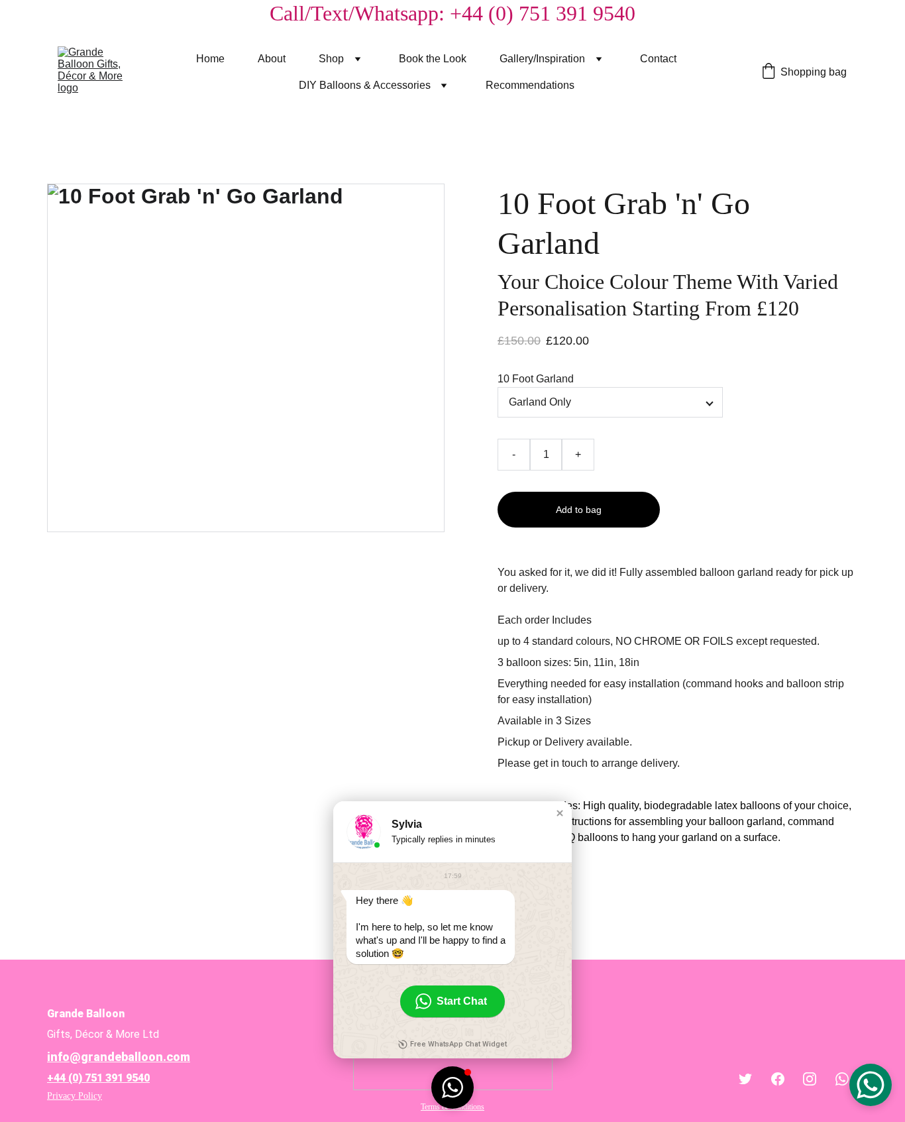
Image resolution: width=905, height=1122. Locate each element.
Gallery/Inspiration (542, 58)
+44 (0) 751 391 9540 (98, 1078)
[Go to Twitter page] (745, 1079)
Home (210, 58)
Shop (331, 58)
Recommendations (530, 85)
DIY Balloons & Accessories (365, 85)
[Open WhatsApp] (870, 1085)
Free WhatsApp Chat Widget (458, 1044)
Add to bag (579, 509)
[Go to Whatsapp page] (842, 1079)
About (272, 58)
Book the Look (432, 58)
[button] (559, 813)
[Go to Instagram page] (809, 1079)
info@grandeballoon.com (118, 1057)
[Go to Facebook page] (777, 1079)
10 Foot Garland (536, 378)
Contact (658, 58)
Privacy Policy (74, 1096)
